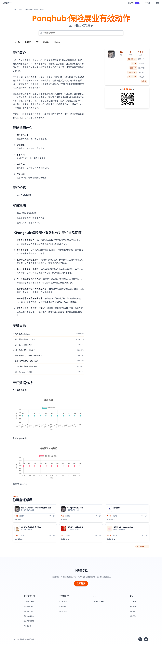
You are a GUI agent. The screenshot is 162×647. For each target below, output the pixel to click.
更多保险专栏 (142, 547)
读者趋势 (46, 42)
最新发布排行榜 (28, 616)
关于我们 (132, 602)
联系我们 (132, 606)
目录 (37, 42)
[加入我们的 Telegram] (146, 639)
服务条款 (132, 611)
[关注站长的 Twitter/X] (140, 639)
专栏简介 (17, 42)
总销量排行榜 (28, 606)
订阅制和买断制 (98, 602)
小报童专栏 (81, 570)
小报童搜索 (63, 602)
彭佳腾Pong (132, 59)
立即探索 (81, 583)
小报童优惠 (63, 606)
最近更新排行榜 (28, 621)
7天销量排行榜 (28, 602)
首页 (14, 9)
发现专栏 (21, 9)
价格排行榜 (27, 626)
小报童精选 (63, 611)
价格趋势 (57, 42)
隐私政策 (132, 616)
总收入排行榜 (28, 611)
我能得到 (28, 42)
